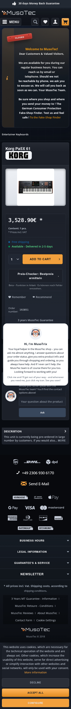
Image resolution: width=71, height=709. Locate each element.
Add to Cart (40, 259)
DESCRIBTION (13, 431)
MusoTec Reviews (22, 613)
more (61, 440)
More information (35, 672)
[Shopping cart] (65, 22)
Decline (35, 682)
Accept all (35, 692)
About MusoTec (47, 613)
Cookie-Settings (46, 620)
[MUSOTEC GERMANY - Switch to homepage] (19, 12)
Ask (42, 412)
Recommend (44, 297)
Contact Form (23, 620)
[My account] (55, 22)
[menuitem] (10, 22)
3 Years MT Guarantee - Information (34, 598)
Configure (35, 703)
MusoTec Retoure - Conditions (34, 606)
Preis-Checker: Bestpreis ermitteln (38, 276)
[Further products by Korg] (18, 155)
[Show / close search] (35, 22)
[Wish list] (45, 22)
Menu (14, 22)
